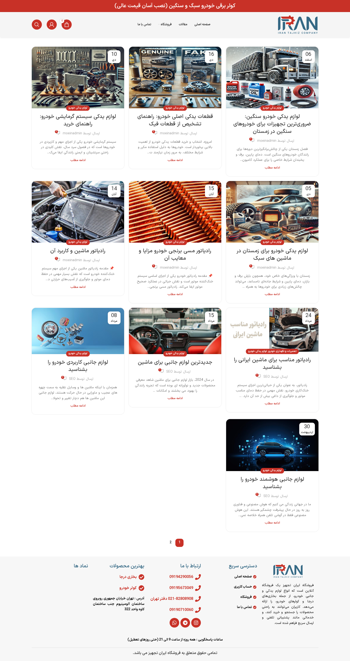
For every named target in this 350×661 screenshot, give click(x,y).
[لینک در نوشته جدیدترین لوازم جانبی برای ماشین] (175, 331)
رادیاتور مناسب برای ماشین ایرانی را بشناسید (272, 363)
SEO (266, 376)
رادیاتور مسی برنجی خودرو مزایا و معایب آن (175, 254)
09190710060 (181, 610)
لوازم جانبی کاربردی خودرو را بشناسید (78, 366)
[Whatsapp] (174, 623)
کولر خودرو (128, 588)
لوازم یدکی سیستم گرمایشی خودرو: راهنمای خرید (78, 120)
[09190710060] (198, 610)
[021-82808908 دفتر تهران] (198, 599)
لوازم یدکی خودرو (272, 108)
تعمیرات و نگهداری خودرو (282, 351)
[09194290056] (198, 577)
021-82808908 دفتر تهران (171, 599)
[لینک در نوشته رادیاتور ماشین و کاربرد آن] (78, 212)
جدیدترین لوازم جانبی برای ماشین (175, 362)
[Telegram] (185, 623)
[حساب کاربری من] (51, 24)
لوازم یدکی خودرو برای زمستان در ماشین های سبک (272, 254)
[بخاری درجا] (141, 577)
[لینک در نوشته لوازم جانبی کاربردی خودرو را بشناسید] (78, 331)
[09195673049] (198, 588)
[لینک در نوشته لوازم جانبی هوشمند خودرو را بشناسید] (272, 445)
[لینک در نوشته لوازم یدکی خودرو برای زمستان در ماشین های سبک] (272, 212)
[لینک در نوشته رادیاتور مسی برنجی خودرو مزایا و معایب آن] (175, 212)
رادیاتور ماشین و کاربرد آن (77, 251)
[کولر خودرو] (141, 588)
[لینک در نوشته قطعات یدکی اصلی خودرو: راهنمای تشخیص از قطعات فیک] (175, 77)
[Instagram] (196, 623)
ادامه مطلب (272, 167)
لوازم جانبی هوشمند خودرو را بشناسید (272, 483)
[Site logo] (297, 24)
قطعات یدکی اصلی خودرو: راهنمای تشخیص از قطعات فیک (175, 120)
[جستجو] (36, 24)
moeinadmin (266, 140)
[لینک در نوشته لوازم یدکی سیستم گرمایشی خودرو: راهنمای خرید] (78, 77)
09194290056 (181, 577)
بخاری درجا (128, 577)
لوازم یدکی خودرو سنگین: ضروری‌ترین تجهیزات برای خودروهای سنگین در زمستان (272, 124)
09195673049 (181, 588)
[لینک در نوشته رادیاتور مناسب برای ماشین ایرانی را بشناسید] (272, 330)
